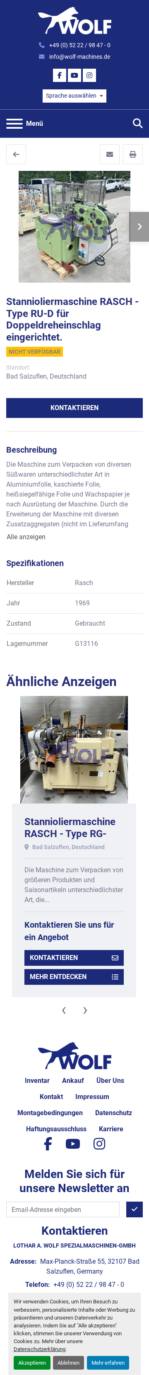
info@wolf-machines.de (79, 56)
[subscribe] (134, 1209)
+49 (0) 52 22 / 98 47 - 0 (79, 45)
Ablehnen (68, 1363)
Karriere (111, 1129)
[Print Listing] (133, 154)
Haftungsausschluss (56, 1129)
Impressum (92, 1097)
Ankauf (73, 1081)
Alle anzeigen (26, 537)
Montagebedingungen (50, 1113)
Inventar (37, 1081)
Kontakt (51, 1097)
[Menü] (14, 124)
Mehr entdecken (58, 977)
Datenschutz (113, 1113)
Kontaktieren (74, 408)
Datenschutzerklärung (39, 1349)
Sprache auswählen (71, 95)
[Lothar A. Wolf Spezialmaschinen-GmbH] (74, 1055)
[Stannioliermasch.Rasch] (16, 154)
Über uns (110, 1081)
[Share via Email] (110, 154)
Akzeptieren (32, 1363)
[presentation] (63, 1009)
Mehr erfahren (108, 1363)
